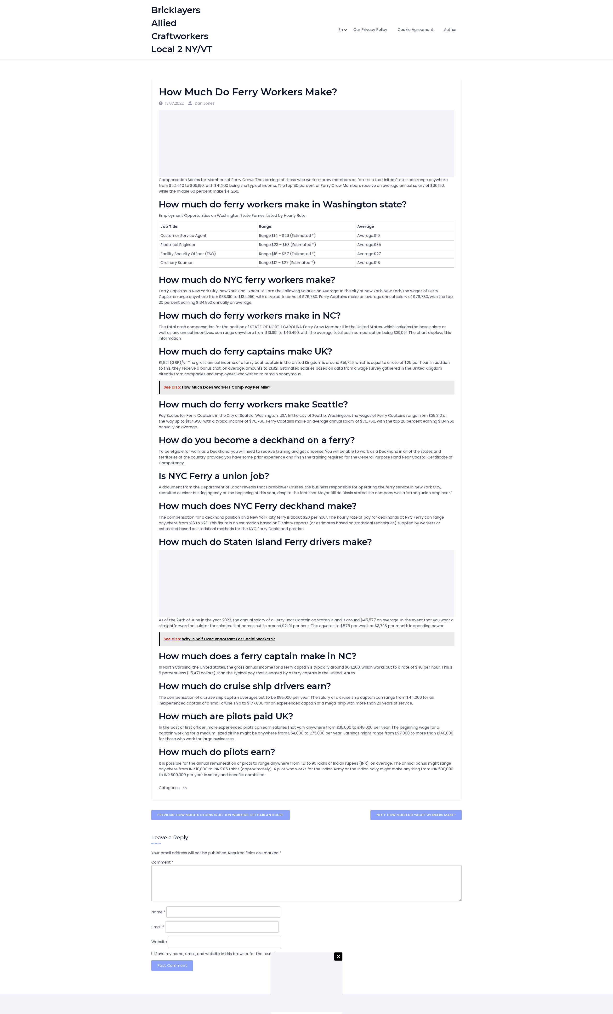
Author (450, 29)
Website (159, 942)
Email (157, 927)
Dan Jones (204, 103)
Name (158, 912)
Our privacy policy (370, 29)
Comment (162, 862)
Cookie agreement (415, 29)
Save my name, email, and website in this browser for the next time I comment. (229, 954)
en (340, 29)
